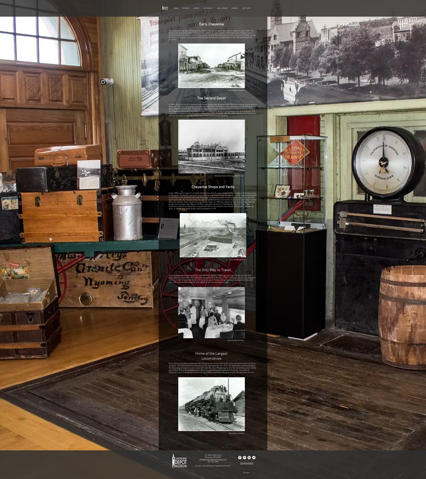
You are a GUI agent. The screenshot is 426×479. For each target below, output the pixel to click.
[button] (185, 8)
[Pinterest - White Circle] (244, 457)
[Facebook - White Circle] (240, 457)
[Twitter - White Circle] (253, 457)
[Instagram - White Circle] (249, 457)
